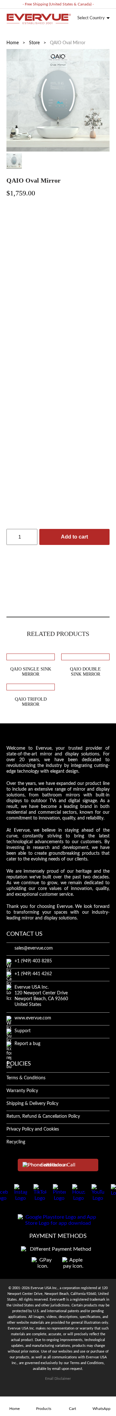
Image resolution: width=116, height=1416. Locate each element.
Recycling (15, 1142)
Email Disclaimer (58, 1378)
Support (23, 1031)
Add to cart (74, 536)
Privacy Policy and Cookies (32, 1129)
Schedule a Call (58, 1164)
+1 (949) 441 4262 (33, 974)
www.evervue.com (33, 1018)
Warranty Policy (22, 1091)
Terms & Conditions (25, 1078)
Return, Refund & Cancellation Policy (43, 1116)
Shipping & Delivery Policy (32, 1103)
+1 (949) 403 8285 (33, 961)
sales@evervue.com (34, 948)
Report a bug (27, 1043)
